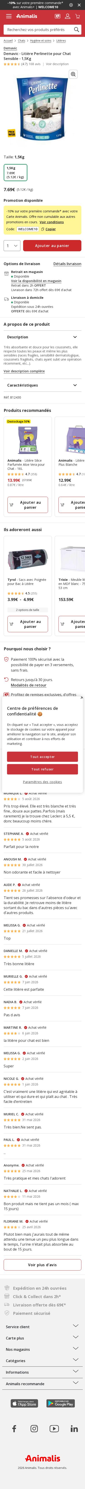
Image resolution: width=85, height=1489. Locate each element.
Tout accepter (42, 757)
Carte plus (15, 1338)
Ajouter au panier (30, 505)
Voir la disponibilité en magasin (36, 281)
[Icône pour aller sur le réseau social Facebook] (14, 1428)
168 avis (35, 64)
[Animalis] (26, 16)
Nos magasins (18, 1349)
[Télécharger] (13, 1482)
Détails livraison (67, 263)
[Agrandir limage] (73, 74)
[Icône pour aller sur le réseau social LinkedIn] (74, 1428)
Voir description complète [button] (24, 371)
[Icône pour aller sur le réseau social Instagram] (34, 1428)
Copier (51, 229)
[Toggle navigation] (9, 16)
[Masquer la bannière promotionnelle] (79, 5)
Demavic (10, 48)
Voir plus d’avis (42, 1264)
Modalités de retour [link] (28, 685)
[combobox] (42, 30)
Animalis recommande (25, 1383)
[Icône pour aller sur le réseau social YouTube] (54, 1428)
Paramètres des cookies (42, 782)
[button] (57, 16)
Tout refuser (42, 769)
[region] (42, 744)
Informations (17, 1372)
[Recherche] (77, 30)
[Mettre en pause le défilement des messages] (71, 5)
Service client (18, 1326)
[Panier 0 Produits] (77, 16)
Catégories (15, 1360)
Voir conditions (52, 222)
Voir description (57, 64)
